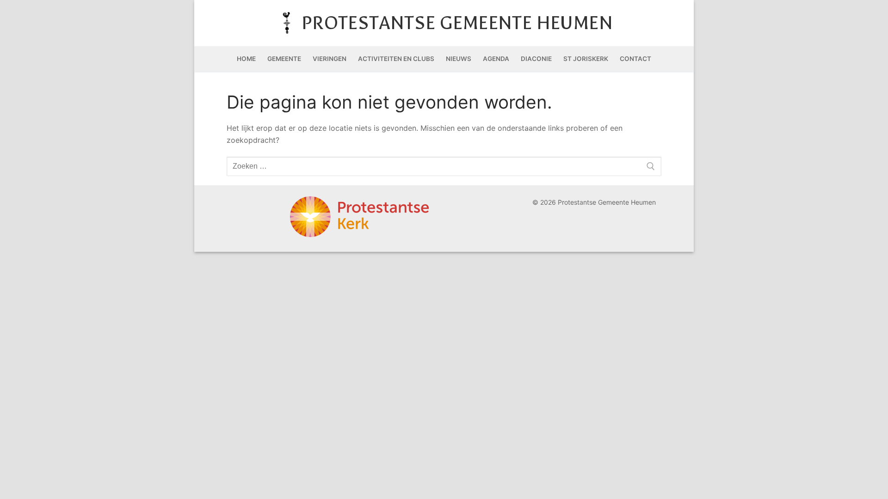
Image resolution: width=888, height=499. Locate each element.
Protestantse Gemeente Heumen (457, 23)
